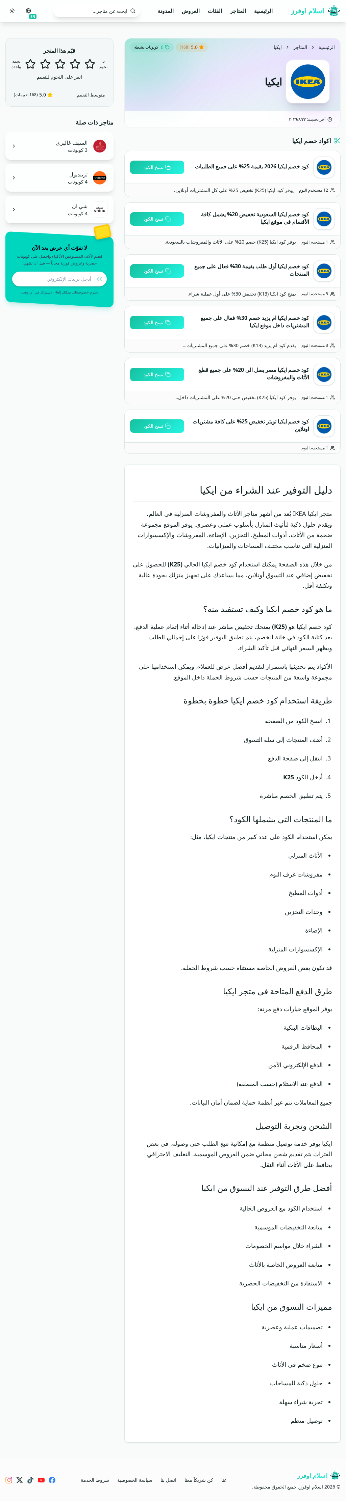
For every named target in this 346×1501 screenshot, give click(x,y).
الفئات (215, 11)
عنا (224, 1480)
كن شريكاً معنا (198, 1480)
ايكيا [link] (278, 47)
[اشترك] (99, 279)
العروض (191, 11)
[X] (19, 1480)
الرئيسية (263, 11)
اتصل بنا (168, 1480)
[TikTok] (30, 1480)
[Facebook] (52, 1480)
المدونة (166, 11)
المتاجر (238, 11)
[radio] (30, 64)
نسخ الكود (153, 167)
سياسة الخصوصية (134, 1480)
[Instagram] (8, 1480)
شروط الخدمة (95, 1480)
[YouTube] (41, 1480)
